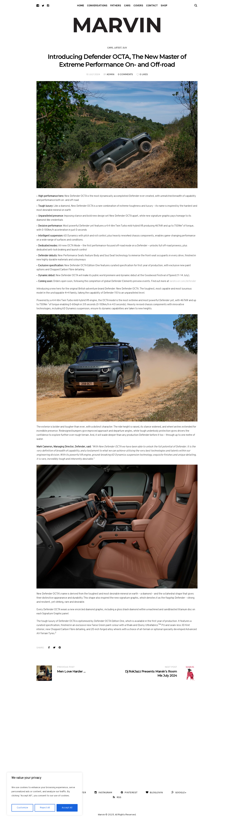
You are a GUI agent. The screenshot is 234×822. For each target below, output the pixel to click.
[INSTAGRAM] (48, 5)
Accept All (67, 807)
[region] (44, 793)
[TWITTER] (43, 5)
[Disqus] (117, 723)
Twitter (54, 647)
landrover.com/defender (183, 281)
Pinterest (59, 647)
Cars (110, 47)
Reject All (45, 807)
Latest (118, 47)
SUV (125, 47)
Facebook (49, 647)
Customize (22, 807)
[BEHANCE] (37, 5)
